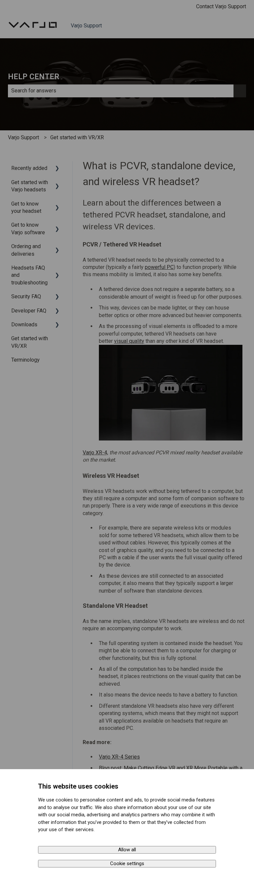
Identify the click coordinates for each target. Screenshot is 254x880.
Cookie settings (127, 863)
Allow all (127, 850)
